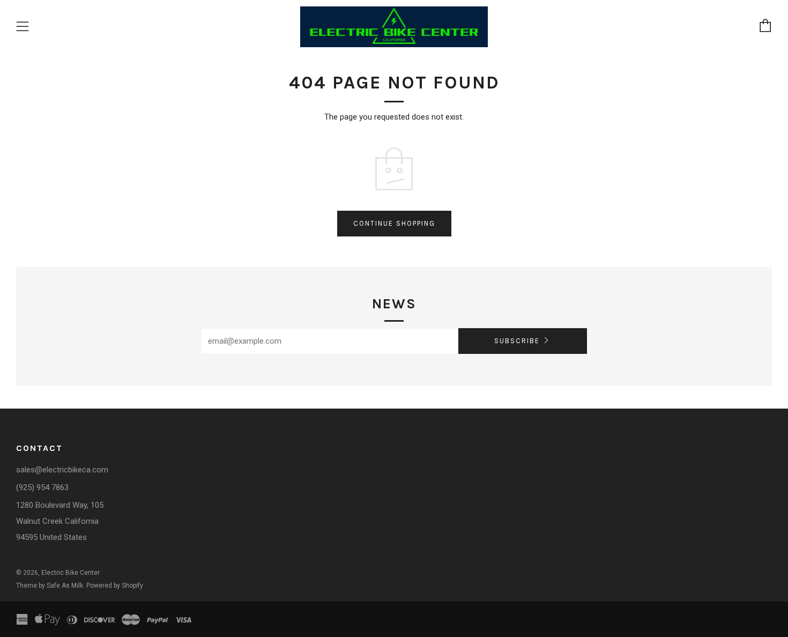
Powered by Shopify (114, 585)
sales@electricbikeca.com (62, 470)
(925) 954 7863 (42, 487)
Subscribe (517, 341)
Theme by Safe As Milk (49, 585)
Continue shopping (394, 223)
